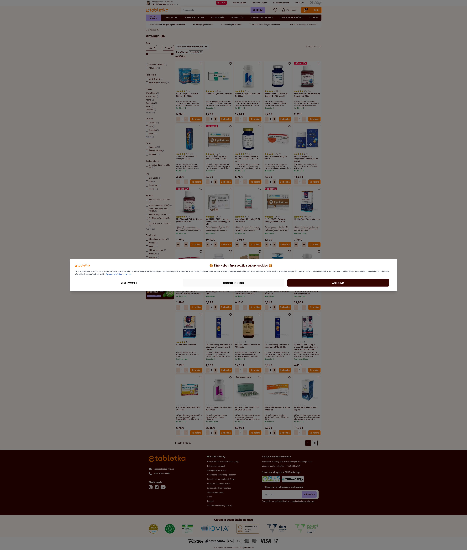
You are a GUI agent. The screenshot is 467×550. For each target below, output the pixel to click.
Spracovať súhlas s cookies (118, 274)
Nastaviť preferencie (233, 283)
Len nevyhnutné (129, 283)
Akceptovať (338, 283)
